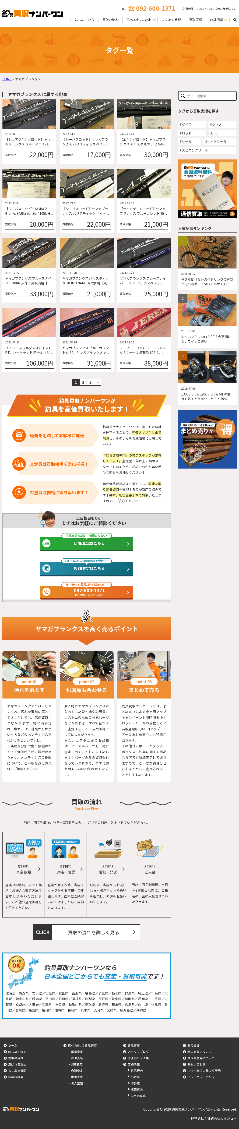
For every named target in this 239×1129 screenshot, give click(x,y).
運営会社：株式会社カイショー (214, 1118)
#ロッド (186, 133)
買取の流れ (110, 19)
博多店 (135, 1083)
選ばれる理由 (17, 1064)
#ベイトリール (216, 141)
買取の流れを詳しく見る (93, 932)
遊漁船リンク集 (138, 1058)
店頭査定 (77, 1070)
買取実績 (195, 19)
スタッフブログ (138, 1051)
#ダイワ (186, 124)
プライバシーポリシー (202, 1077)
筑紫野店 (137, 1070)
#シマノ (216, 124)
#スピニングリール (194, 150)
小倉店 (135, 1077)
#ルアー (216, 133)
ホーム (12, 1045)
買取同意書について (201, 1058)
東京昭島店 (138, 1096)
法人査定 (77, 1083)
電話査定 (77, 1051)
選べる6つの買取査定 (82, 1045)
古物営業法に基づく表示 (204, 1070)
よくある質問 (171, 19)
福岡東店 (137, 1089)
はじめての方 (84, 19)
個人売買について (199, 1051)
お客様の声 (15, 1077)
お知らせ (193, 1045)
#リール (186, 141)
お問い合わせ (196, 1064)
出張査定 (77, 1077)
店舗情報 (134, 1064)
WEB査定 (77, 1058)
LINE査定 (77, 1064)
